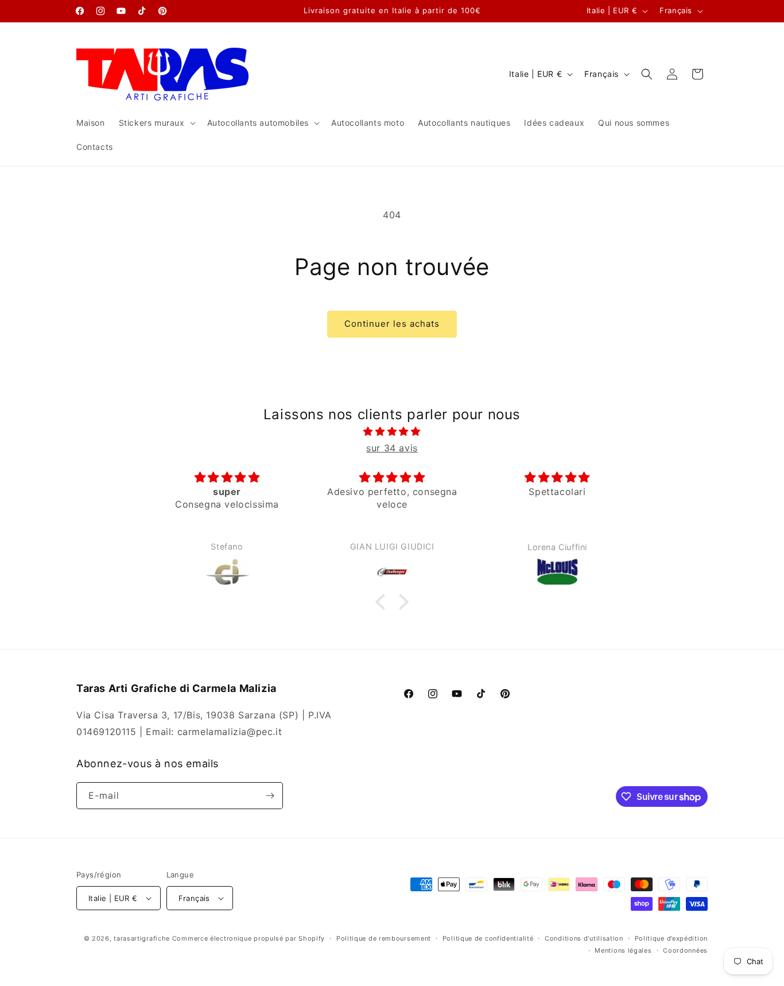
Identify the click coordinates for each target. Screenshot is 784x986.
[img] (392, 431)
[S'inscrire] (269, 795)
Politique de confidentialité (488, 938)
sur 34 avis (392, 448)
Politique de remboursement (383, 938)
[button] (156, 123)
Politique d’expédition (671, 938)
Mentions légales (623, 950)
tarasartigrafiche (142, 938)
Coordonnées (685, 950)
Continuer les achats (392, 323)
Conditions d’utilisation (584, 938)
